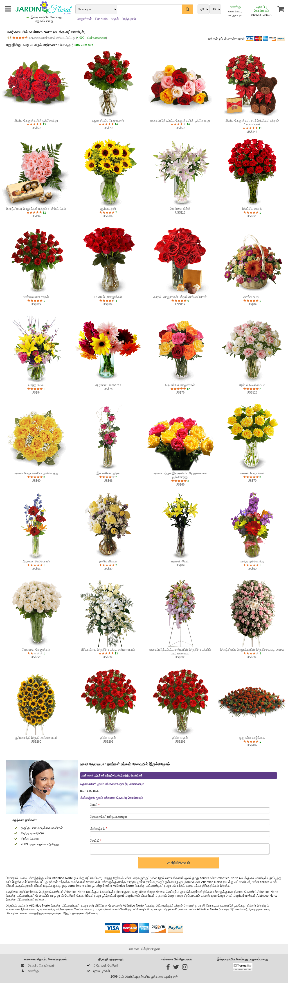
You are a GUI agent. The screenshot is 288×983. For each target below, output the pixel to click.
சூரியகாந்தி (108, 208)
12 (44, 212)
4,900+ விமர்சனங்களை (91, 37)
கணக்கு (235, 7)
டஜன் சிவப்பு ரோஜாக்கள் (108, 120)
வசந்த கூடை (252, 297)
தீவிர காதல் (108, 737)
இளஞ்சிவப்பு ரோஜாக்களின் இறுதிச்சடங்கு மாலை (252, 649)
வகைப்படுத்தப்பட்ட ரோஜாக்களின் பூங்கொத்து (180, 120)
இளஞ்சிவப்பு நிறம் (108, 473)
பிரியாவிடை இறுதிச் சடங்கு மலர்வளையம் (108, 649)
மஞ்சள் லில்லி (180, 561)
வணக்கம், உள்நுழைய (235, 13)
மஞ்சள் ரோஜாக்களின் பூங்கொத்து (36, 473)
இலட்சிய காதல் (252, 208)
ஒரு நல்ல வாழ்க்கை (252, 737)
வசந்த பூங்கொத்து (252, 561)
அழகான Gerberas (108, 385)
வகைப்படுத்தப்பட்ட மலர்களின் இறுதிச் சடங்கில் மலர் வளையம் (180, 651)
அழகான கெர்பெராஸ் (36, 561)
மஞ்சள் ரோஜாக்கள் (252, 473)
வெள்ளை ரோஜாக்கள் (36, 649)
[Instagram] (185, 968)
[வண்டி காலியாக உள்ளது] (278, 9)
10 (188, 124)
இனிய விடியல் (108, 561)
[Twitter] (176, 968)
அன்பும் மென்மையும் (252, 385)
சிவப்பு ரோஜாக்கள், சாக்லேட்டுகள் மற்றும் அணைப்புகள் (252, 122)
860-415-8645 (261, 15)
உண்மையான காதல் (36, 297)
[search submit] (187, 9)
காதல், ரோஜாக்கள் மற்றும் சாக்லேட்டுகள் (180, 297)
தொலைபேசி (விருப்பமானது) (108, 816)
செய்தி (95, 840)
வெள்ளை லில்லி (180, 208)
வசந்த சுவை (36, 385)
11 (260, 128)
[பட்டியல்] (7, 9)
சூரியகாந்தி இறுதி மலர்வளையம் (36, 737)
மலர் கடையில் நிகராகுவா (144, 949)
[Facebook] (168, 968)
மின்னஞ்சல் (98, 828)
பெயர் (94, 804)
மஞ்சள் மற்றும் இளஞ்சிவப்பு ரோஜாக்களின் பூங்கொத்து (180, 475)
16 (116, 124)
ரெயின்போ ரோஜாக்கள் (180, 385)
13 (44, 124)
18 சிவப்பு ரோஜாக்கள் (108, 297)
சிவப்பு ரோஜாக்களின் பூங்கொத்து (36, 120)
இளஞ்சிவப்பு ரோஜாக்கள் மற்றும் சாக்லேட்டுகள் (36, 208)
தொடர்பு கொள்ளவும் (261, 8)
